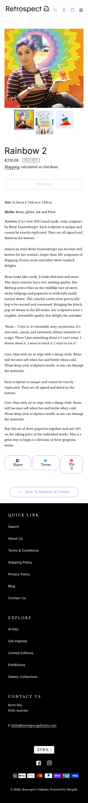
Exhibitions (16, 665)
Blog (11, 586)
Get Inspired (17, 641)
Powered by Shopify (64, 789)
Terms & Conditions (23, 550)
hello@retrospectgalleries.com (33, 725)
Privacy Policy (19, 574)
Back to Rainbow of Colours (47, 492)
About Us (15, 538)
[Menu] (81, 9)
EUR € (42, 750)
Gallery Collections (22, 677)
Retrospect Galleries (35, 789)
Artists (13, 629)
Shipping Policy (20, 562)
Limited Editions (20, 653)
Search (13, 527)
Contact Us (17, 598)
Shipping (12, 167)
